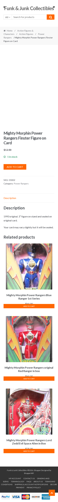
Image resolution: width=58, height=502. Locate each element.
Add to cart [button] (29, 306)
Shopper (37, 470)
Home (10, 30)
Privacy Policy (34, 487)
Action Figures (26, 34)
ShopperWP (29, 473)
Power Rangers (21, 183)
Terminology (17, 481)
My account (15, 478)
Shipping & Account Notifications (31, 484)
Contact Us (29, 478)
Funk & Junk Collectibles (29, 8)
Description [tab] (10, 198)
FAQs (29, 481)
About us (38, 481)
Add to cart (15, 166)
